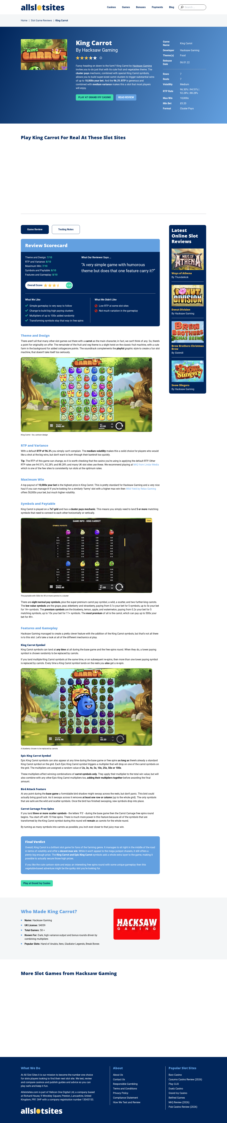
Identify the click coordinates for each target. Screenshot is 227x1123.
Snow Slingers (180, 385)
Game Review (34, 229)
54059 (41, 925)
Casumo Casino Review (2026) (185, 1079)
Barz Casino (175, 1074)
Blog (171, 7)
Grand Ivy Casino (178, 1093)
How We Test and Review (126, 1102)
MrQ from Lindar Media (146, 464)
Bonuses (141, 7)
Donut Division (181, 309)
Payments (157, 7)
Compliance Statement (125, 1097)
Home (24, 20)
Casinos (111, 7)
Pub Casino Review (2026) (183, 1106)
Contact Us (119, 1079)
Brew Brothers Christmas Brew (188, 347)
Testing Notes (66, 229)
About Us (118, 1074)
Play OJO (174, 1083)
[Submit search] (181, 7)
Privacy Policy (120, 1093)
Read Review (126, 97)
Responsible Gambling (125, 1083)
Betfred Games (177, 1097)
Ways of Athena (182, 273)
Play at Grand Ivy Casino (94, 97)
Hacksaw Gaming (142, 65)
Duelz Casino (176, 1088)
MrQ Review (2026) (179, 1102)
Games (126, 7)
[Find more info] (101, 58)
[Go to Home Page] (43, 7)
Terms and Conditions (125, 1088)
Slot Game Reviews (41, 20)
